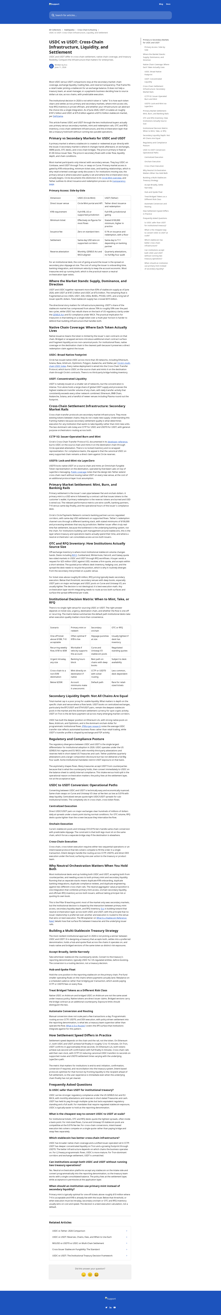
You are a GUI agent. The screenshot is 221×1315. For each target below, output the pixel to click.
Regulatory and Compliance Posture (155, 144)
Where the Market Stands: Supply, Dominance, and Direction (154, 57)
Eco (102, 908)
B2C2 (74, 555)
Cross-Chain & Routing (87, 30)
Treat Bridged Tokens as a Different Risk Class (156, 198)
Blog (161, 4)
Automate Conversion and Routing (156, 205)
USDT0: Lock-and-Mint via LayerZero (155, 105)
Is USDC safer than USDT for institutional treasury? (155, 224)
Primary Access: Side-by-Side (155, 48)
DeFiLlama (58, 116)
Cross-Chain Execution (154, 166)
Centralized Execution (154, 157)
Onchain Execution (153, 161)
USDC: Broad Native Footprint (153, 73)
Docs (168, 4)
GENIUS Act (58, 314)
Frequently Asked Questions (155, 218)
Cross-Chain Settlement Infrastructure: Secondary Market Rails (154, 89)
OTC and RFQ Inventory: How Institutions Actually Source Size (155, 121)
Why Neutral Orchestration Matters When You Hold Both (155, 171)
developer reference (117, 441)
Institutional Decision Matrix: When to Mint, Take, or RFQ (155, 129)
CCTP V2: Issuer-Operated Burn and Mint (156, 97)
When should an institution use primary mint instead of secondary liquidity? (156, 266)
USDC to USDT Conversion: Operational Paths (154, 151)
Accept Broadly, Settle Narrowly (154, 186)
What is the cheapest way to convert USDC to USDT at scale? (156, 233)
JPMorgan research (91, 726)
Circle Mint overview (111, 177)
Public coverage (78, 472)
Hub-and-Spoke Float (153, 192)
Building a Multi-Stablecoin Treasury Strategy (154, 179)
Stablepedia (69, 30)
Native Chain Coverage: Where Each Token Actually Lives (156, 65)
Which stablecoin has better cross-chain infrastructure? (154, 243)
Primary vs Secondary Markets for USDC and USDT (156, 41)
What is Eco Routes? (75, 1025)
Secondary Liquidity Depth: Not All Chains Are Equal (156, 136)
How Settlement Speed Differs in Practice (156, 212)
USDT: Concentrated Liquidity (153, 80)
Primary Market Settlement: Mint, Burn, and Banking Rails (156, 112)
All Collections (55, 30)
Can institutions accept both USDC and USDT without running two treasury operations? (154, 254)
